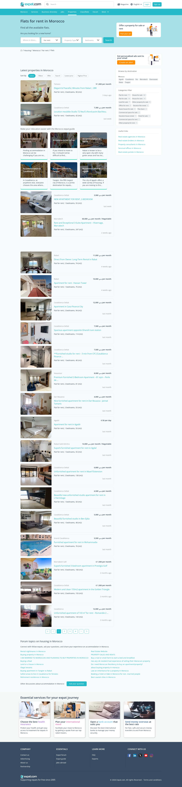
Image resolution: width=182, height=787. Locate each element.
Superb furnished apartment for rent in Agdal (75, 448)
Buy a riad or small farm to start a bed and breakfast (113, 658)
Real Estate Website (99, 651)
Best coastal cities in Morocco (103, 677)
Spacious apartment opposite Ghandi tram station (77, 330)
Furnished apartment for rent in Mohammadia (75, 542)
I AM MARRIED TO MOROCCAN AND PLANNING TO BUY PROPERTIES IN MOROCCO (54, 658)
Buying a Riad (26, 661)
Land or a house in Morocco (31, 664)
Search (108, 40)
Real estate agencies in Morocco (131, 137)
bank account (105, 721)
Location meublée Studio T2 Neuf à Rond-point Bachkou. (80, 111)
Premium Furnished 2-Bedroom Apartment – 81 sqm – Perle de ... (82, 378)
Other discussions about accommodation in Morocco (42, 684)
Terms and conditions (152, 780)
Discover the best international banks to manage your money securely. (103, 730)
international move (67, 723)
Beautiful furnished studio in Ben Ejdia (72, 518)
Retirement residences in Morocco (34, 677)
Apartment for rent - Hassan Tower (70, 283)
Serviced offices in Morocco (129, 148)
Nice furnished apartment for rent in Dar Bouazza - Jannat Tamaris (81, 402)
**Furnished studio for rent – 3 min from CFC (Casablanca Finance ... (81, 355)
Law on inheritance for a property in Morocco (110, 671)
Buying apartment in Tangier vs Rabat (36, 671)
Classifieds (84, 12)
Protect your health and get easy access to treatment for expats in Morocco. (34, 730)
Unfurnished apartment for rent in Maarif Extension (78, 471)
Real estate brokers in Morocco (131, 140)
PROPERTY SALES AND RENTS (103, 655)
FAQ (93, 755)
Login (147, 4)
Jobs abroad (61, 762)
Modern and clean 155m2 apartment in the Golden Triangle (81, 589)
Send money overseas (136, 721)
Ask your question (76, 684)
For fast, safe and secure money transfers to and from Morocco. (138, 729)
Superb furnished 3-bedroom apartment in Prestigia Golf (80, 565)
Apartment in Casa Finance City (68, 306)
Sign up (157, 4)
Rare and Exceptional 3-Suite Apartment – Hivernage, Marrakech (78, 224)
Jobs (62, 12)
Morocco (23, 12)
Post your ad (125, 34)
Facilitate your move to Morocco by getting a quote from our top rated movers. (68, 730)
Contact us (24, 755)
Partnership (25, 766)
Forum (95, 12)
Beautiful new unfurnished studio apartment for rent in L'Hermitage (79, 496)
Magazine (124, 4)
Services (34, 12)
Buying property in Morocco (31, 655)
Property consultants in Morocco (131, 144)
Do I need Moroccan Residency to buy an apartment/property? (117, 664)
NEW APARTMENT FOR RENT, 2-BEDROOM (73, 199)
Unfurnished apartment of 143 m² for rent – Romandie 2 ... (81, 613)
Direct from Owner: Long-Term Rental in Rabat (75, 259)
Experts (95, 759)
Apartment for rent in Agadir (67, 424)
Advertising (25, 759)
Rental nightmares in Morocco (32, 651)
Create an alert (126, 62)
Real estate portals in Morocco (130, 152)
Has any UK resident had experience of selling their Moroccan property (120, 661)
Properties (72, 12)
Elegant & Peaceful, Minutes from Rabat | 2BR (75, 88)
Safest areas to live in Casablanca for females (39, 674)
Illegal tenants (26, 667)
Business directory (49, 12)
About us (24, 762)
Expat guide (61, 759)
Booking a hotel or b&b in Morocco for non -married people (115, 674)
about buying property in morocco (105, 667)
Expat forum (61, 755)
